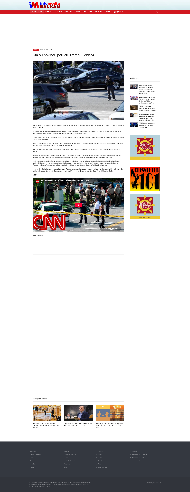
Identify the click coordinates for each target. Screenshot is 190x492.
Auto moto (67, 464)
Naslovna (33, 451)
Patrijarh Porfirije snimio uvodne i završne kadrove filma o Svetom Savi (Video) (46, 425)
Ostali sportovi (102, 467)
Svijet (31, 458)
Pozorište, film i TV (70, 454)
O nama (134, 451)
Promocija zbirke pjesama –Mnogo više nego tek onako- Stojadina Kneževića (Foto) (109, 425)
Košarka (100, 461)
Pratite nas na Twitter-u (139, 458)
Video (65, 467)
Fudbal (100, 458)
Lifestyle (100, 451)
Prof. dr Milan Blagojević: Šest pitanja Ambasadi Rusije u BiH (147, 125)
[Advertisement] (95, 29)
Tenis (99, 464)
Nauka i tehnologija (70, 461)
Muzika (66, 458)
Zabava (100, 454)
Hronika (32, 464)
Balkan (32, 461)
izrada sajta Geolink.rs (154, 482)
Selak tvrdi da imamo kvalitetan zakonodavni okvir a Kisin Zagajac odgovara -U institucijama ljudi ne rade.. (147, 89)
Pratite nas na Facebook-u (140, 454)
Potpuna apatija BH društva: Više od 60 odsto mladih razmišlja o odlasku (147, 108)
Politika (32, 467)
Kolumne (66, 451)
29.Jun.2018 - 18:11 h (47, 49)
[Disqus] (78, 315)
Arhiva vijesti (136, 461)
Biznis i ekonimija (35, 454)
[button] (48, 11)
